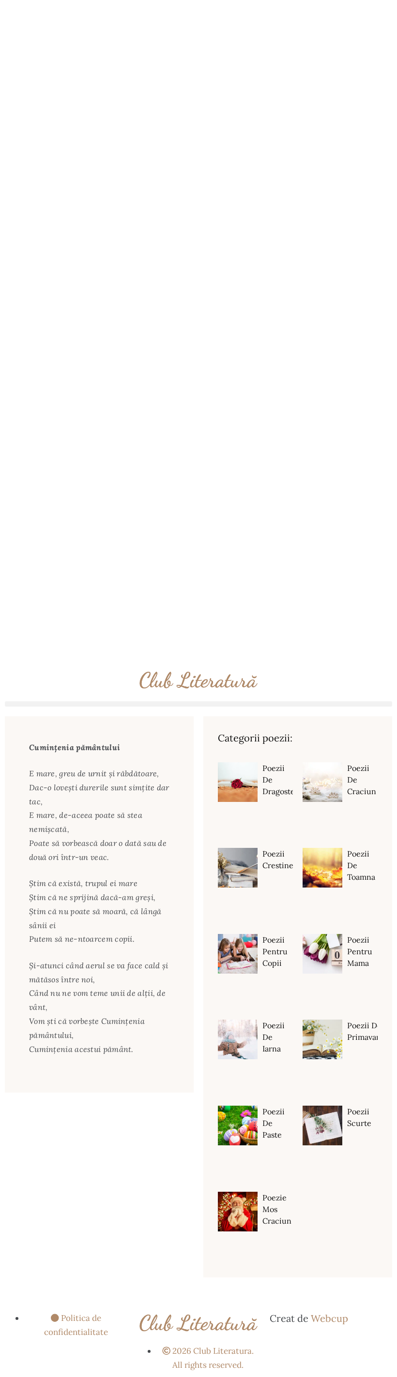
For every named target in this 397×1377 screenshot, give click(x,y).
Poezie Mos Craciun (276, 1209)
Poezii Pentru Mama (359, 951)
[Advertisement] (198, 67)
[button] (198, 704)
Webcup (329, 1318)
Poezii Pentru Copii (275, 951)
